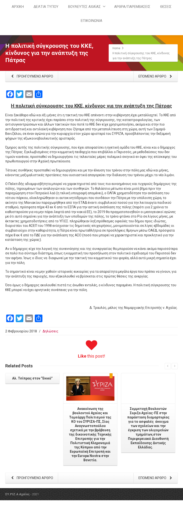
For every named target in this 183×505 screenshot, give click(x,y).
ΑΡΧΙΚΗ (18, 7)
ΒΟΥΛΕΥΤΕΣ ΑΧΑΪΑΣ (84, 7)
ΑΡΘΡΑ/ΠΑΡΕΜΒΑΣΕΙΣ (132, 7)
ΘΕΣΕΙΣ (166, 7)
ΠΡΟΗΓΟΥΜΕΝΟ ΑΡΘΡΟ (34, 76)
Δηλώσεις (50, 331)
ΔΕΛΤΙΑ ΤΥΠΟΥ (46, 7)
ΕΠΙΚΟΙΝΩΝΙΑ (91, 21)
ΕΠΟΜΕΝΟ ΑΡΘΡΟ (152, 76)
